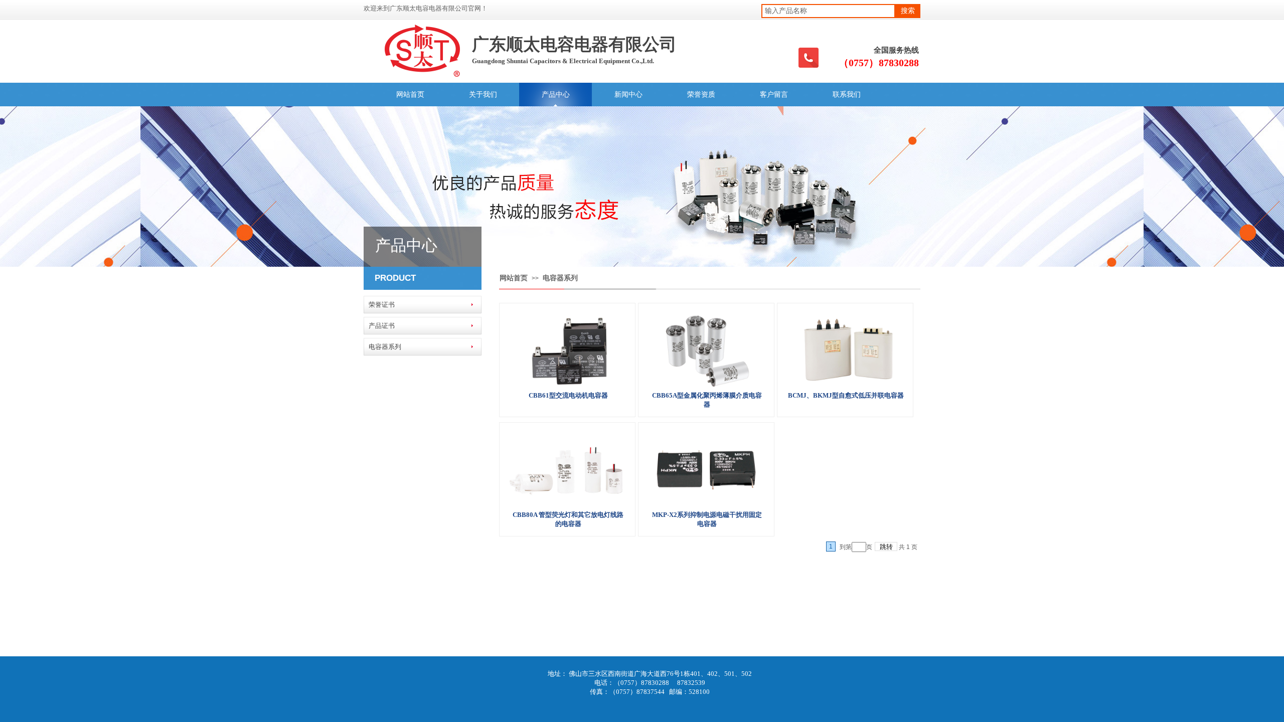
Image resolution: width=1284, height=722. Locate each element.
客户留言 (774, 94)
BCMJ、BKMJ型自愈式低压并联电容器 (846, 395)
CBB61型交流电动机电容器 (568, 395)
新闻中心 (628, 94)
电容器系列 (560, 278)
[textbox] (828, 11)
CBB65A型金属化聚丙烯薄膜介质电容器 (707, 400)
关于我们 (483, 94)
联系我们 (847, 94)
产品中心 (556, 94)
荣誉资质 (701, 94)
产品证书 (382, 325)
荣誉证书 (382, 304)
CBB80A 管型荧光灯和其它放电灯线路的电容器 (568, 519)
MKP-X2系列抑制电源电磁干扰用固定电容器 (707, 519)
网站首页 (410, 94)
